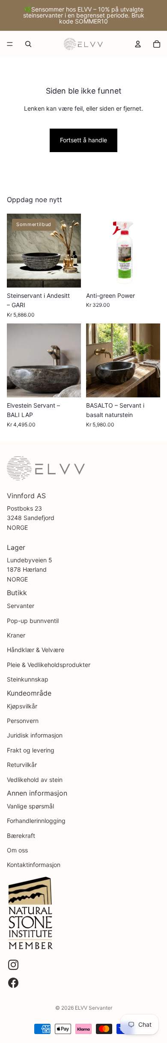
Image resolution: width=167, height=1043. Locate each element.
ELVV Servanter (93, 1008)
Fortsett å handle (83, 140)
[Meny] (10, 44)
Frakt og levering (30, 750)
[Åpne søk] (28, 44)
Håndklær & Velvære (35, 649)
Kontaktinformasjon (33, 864)
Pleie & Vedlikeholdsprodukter (48, 664)
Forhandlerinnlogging (36, 820)
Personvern (23, 720)
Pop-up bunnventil (33, 620)
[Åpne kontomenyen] (137, 44)
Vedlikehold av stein (35, 779)
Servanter (20, 605)
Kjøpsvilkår (22, 706)
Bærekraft (21, 835)
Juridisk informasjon (35, 735)
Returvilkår (22, 764)
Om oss (17, 850)
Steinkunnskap (27, 679)
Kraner (16, 635)
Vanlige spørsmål (30, 806)
